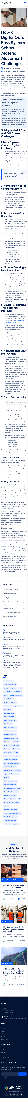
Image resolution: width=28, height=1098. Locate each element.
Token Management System (12, 813)
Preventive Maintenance (11, 792)
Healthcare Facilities (10, 734)
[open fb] (17, 1094)
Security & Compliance (14, 616)
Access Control (8, 681)
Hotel (5, 745)
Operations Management (11, 774)
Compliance (15, 71)
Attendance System (10, 688)
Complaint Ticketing (10, 702)
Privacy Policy (5, 1039)
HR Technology (14, 745)
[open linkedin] (6, 1094)
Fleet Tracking (8, 724)
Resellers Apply (5, 1057)
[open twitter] (10, 1094)
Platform (3, 1028)
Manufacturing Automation (12, 763)
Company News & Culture (14, 589)
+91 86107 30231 (8, 1012)
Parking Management (10, 781)
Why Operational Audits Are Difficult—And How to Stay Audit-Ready (14, 640)
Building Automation (16, 695)
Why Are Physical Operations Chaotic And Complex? (11, 633)
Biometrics (17, 691)
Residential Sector (9, 799)
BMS (5, 695)
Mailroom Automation (10, 759)
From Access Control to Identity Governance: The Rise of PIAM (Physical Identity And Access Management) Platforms (12, 665)
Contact (3, 1052)
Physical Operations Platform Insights (14, 603)
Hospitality (15, 741)
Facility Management (10, 720)
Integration (23, 71)
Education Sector (9, 713)
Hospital (6, 741)
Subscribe (22, 1074)
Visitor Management (10, 820)
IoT (2, 1034)
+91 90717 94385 (9, 1018)
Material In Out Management (12, 770)
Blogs (2, 1049)
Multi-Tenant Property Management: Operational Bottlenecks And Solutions (14, 648)
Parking (6, 777)
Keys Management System (12, 756)
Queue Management (10, 795)
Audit (20, 688)
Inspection (7, 749)
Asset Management (10, 684)
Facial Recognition (9, 716)
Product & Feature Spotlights (14, 612)
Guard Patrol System (10, 727)
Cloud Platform (8, 699)
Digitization (7, 709)
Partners (3, 1055)
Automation (7, 71)
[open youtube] (21, 1094)
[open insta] (14, 1094)
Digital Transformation (14, 593)
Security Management (10, 809)
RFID (19, 799)
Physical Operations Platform (12, 788)
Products (3, 1031)
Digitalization (18, 706)
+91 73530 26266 (9, 1010)
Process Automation (14, 608)
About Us (4, 1036)
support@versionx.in (20, 1018)
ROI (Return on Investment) (12, 802)
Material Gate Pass (9, 766)
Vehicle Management (10, 817)
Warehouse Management (11, 824)
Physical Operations (10, 784)
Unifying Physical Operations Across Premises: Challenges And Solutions (13, 656)
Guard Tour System (10, 731)
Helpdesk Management (11, 738)
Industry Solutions (14, 598)
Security (6, 806)
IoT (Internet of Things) (11, 752)
